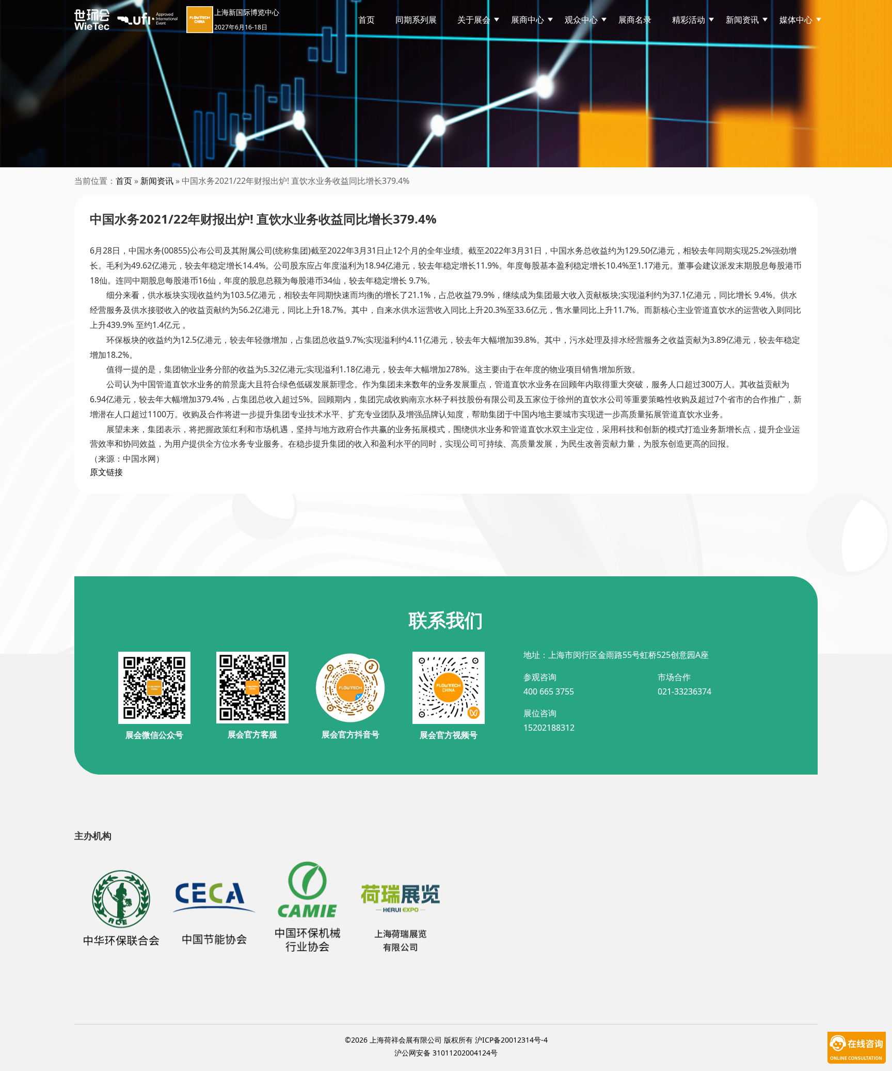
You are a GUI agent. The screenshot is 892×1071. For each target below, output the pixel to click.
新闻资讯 (156, 180)
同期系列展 (416, 19)
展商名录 (634, 19)
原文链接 (106, 472)
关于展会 (473, 19)
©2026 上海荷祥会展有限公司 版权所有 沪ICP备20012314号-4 (446, 1040)
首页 (366, 19)
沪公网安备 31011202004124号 (446, 1053)
